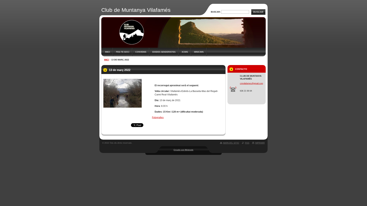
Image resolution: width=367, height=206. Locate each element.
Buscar (258, 12)
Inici (107, 52)
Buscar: (216, 12)
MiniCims (199, 52)
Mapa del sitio (231, 143)
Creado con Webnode (183, 150)
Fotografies (158, 117)
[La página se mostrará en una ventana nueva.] (122, 93)
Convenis (140, 52)
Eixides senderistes (163, 52)
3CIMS (185, 52)
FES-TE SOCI (122, 52)
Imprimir (260, 143)
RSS (247, 143)
